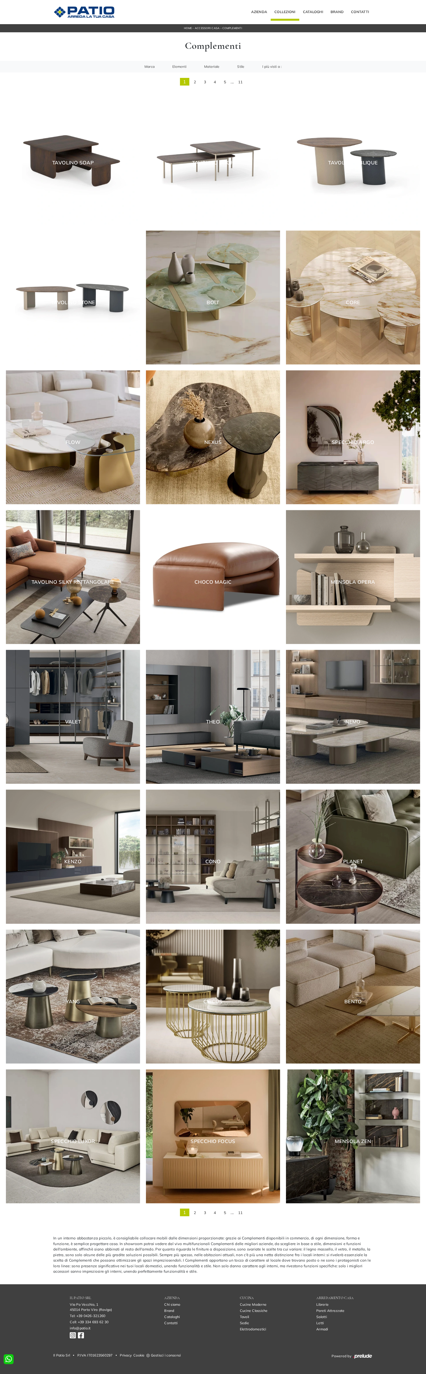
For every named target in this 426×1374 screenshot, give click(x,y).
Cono (213, 861)
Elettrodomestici (253, 1329)
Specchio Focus (213, 1141)
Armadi (322, 1329)
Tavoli (244, 1317)
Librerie (322, 1304)
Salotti (321, 1317)
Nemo (353, 721)
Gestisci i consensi (166, 1355)
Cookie (139, 1355)
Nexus (213, 442)
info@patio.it (80, 1328)
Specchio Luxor (73, 1141)
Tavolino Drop (213, 162)
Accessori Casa (207, 28)
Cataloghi (313, 12)
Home (188, 28)
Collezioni (285, 12)
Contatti (360, 12)
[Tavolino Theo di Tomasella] (213, 717)
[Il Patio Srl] (84, 12)
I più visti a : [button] (272, 66)
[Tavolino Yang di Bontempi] (73, 996)
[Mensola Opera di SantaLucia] (353, 577)
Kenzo (73, 861)
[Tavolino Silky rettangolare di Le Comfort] (73, 577)
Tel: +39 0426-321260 (87, 1316)
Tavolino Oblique (353, 162)
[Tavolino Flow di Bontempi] (73, 437)
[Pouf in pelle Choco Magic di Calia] (213, 577)
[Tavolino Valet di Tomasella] (73, 717)
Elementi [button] (179, 66)
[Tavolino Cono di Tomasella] (213, 857)
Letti (320, 1323)
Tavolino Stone (73, 302)
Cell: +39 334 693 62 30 (89, 1322)
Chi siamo (172, 1304)
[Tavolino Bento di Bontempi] (353, 996)
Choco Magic (213, 582)
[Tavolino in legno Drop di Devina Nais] (213, 158)
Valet (73, 721)
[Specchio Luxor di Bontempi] (73, 1136)
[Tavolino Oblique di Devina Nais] (353, 158)
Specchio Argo (353, 442)
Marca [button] (149, 66)
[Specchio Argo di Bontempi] (353, 437)
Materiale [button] (211, 66)
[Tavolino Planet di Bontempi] (353, 857)
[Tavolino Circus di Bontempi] (213, 996)
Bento (353, 1001)
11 (240, 82)
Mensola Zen (353, 1141)
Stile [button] (240, 66)
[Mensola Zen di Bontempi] (353, 1136)
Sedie (244, 1323)
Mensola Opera (353, 582)
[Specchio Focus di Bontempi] (213, 1136)
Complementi (232, 28)
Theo (213, 721)
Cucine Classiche (254, 1310)
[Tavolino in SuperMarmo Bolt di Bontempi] (213, 298)
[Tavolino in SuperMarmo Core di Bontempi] (353, 298)
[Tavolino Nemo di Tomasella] (353, 717)
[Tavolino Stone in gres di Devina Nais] (73, 298)
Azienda (259, 12)
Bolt (213, 302)
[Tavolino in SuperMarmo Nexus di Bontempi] (213, 437)
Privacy (126, 1355)
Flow (73, 442)
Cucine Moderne (253, 1304)
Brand (337, 12)
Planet (353, 861)
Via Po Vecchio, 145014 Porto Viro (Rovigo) (91, 1307)
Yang (73, 1001)
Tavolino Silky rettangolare (73, 582)
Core (353, 302)
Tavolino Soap (73, 162)
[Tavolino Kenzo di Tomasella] (73, 857)
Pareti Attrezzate (330, 1310)
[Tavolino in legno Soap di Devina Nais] (73, 158)
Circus (212, 1001)
